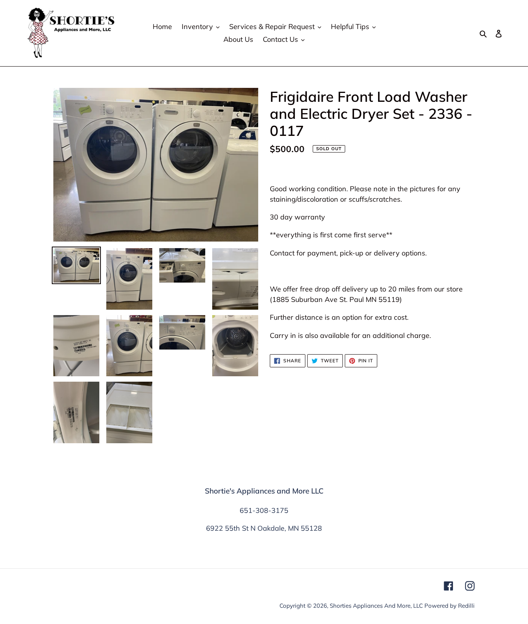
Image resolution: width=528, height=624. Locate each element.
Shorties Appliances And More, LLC (376, 605)
